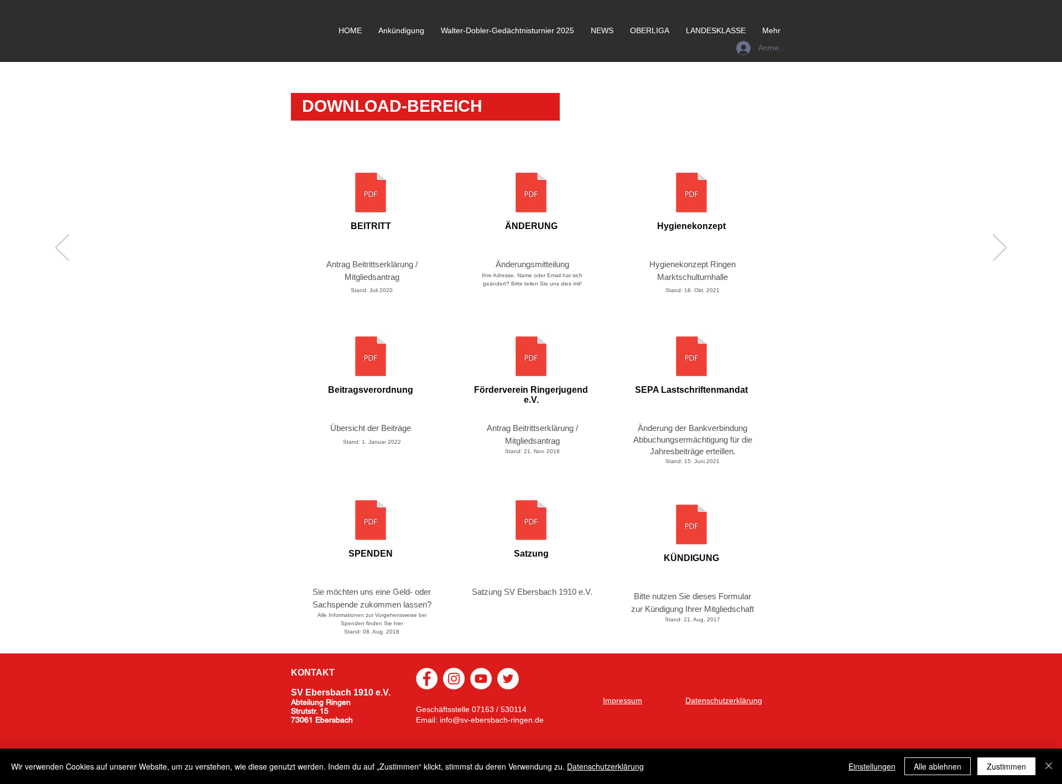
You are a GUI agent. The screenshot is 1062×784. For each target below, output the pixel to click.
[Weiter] (1000, 248)
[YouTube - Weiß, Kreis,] (481, 678)
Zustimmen (1006, 766)
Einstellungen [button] (872, 766)
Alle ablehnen (937, 766)
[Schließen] (1048, 766)
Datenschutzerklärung (605, 766)
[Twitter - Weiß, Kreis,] (508, 678)
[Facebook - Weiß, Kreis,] (427, 678)
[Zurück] (62, 248)
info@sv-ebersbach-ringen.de (492, 719)
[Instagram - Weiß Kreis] (454, 678)
